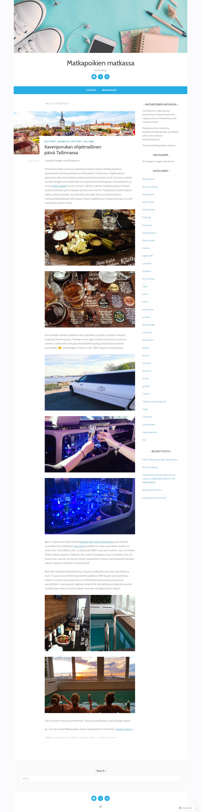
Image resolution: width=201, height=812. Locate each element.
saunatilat (79, 546)
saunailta (63, 141)
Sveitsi (145, 378)
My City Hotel (148, 278)
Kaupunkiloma (149, 232)
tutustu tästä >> (124, 729)
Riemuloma (148, 340)
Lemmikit (146, 263)
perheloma (147, 309)
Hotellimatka (148, 209)
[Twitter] (100, 76)
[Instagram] (107, 76)
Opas (144, 286)
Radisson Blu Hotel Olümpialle (96, 541)
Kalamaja (146, 225)
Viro (144, 439)
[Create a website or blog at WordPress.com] (100, 806)
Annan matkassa (150, 186)
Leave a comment (107, 737)
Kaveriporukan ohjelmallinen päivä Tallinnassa (72, 149)
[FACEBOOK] (93, 798)
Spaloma (146, 370)
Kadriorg (146, 217)
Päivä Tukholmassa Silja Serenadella (159, 459)
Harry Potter (148, 202)
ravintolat (147, 332)
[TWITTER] (100, 798)
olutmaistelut (72, 737)
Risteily (145, 347)
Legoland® (147, 255)
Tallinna (88, 141)
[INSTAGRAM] (107, 798)
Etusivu (91, 90)
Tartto (145, 409)
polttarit (50, 141)
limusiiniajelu (59, 737)
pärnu (145, 294)
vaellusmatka (148, 424)
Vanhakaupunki (149, 432)
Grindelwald (148, 194)
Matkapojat (109, 90)
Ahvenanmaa (148, 178)
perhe (145, 301)
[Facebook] (94, 76)
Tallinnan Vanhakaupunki (154, 401)
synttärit (76, 141)
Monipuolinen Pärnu (151, 489)
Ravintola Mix (148, 324)
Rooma (145, 355)
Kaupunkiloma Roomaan (154, 497)
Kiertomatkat (148, 240)
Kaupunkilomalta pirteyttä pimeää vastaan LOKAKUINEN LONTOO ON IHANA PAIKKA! (158, 478)
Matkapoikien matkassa (100, 63)
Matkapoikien (59, 186)
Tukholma (147, 416)
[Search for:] (100, 778)
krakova (146, 248)
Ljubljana (146, 271)
